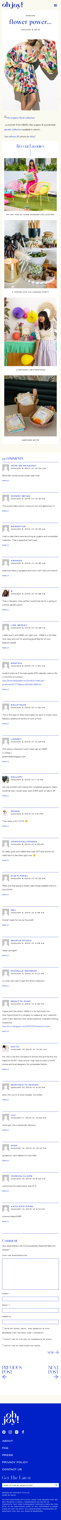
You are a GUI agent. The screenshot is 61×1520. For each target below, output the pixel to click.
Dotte (15, 1047)
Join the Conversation (14, 1255)
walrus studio (21, 940)
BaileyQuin (18, 705)
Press (7, 1455)
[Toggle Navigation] (55, 5)
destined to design (24, 1085)
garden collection (13, 129)
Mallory (17, 777)
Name (6, 1293)
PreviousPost (12, 1369)
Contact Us (12, 1469)
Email (6, 1305)
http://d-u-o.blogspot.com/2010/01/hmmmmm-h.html (26, 1026)
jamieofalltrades (24, 842)
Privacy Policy (15, 1462)
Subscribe (56, 1485)
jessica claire (22, 1176)
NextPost (53, 1369)
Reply (5, 480)
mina (14, 1145)
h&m (32, 136)
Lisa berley (19, 625)
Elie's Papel (19, 876)
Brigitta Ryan (21, 1001)
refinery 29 (13, 136)
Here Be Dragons (23, 466)
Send (51, 1352)
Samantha (18, 526)
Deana (15, 811)
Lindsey (16, 739)
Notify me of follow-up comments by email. (29, 1339)
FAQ (5, 1448)
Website (6, 1316)
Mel (13, 910)
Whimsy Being (20, 496)
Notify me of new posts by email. (23, 1346)
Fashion (30, 16)
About (7, 1440)
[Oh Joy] (12, 5)
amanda (16, 561)
